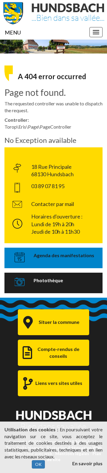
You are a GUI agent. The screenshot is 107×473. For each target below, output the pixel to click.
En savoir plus (87, 463)
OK (38, 464)
